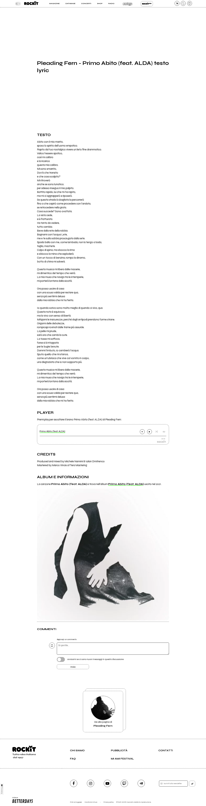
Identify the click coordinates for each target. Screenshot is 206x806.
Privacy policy (108, 802)
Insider (128, 3)
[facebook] (73, 783)
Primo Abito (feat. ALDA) (52, 431)
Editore (14, 799)
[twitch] (124, 783)
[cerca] (183, 3)
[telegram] (141, 783)
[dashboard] (189, 3)
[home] (31, 3)
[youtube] (107, 783)
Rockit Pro (147, 3)
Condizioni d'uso (91, 802)
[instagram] (90, 783)
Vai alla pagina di (103, 724)
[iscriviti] (192, 784)
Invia (72, 666)
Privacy (2, 790)
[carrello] (177, 3)
